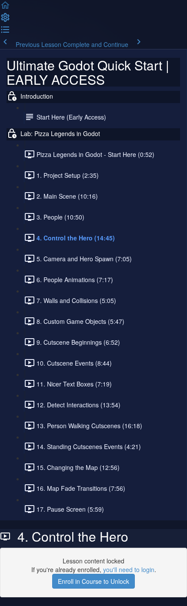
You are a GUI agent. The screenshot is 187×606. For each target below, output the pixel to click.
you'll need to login (128, 569)
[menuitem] (5, 20)
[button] (5, 7)
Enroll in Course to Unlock (93, 581)
